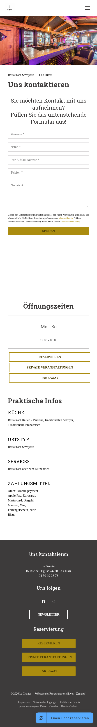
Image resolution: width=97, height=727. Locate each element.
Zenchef (80, 693)
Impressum (24, 702)
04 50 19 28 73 (48, 575)
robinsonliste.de (66, 218)
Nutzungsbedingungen (45, 702)
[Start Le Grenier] (11, 7)
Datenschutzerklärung (70, 221)
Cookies (53, 706)
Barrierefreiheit (69, 706)
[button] (87, 8)
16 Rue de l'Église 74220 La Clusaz (48, 571)
